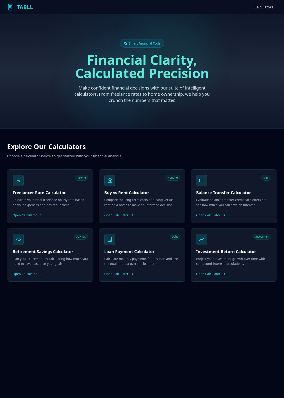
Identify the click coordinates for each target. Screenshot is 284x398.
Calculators (263, 7)
